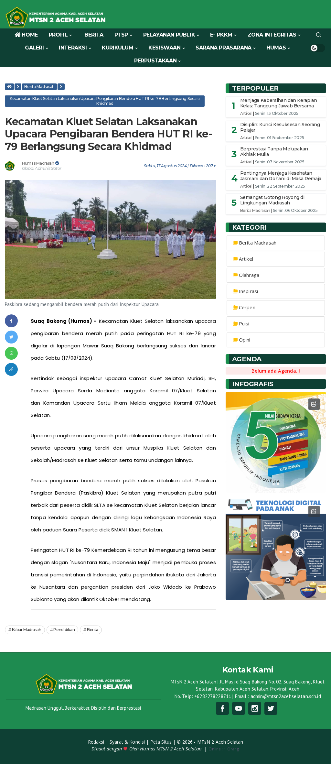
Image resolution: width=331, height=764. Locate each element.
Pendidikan (64, 629)
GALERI (34, 48)
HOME (29, 35)
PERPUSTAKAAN (155, 61)
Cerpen (247, 307)
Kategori (249, 227)
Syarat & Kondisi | (130, 742)
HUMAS (276, 48)
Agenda (247, 359)
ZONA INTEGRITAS (272, 35)
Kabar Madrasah (26, 629)
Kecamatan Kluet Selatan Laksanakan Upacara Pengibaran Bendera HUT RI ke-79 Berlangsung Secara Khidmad (105, 100)
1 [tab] (273, 484)
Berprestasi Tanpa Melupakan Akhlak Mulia (274, 151)
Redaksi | (99, 742)
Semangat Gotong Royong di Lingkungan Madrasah (272, 200)
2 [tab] (278, 484)
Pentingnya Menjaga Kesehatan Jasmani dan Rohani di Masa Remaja (280, 175)
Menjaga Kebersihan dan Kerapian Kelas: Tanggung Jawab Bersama (278, 103)
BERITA (93, 35)
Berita (92, 629)
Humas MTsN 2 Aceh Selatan (171, 748)
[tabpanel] (276, 442)
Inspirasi (248, 291)
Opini (245, 339)
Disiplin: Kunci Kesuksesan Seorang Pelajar (280, 127)
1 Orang (223, 749)
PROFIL (58, 35)
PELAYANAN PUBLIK (169, 35)
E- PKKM (221, 35)
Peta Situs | (163, 742)
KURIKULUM (117, 48)
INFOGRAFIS (252, 384)
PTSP (121, 35)
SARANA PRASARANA (223, 48)
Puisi (244, 323)
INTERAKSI (73, 48)
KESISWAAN (164, 48)
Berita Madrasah (39, 86)
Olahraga (249, 275)
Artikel (246, 113)
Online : (215, 749)
